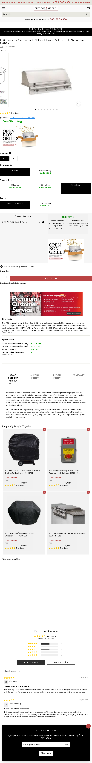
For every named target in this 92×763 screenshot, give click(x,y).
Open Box (58, 226)
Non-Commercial (15, 203)
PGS (1, 46)
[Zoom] (78, 103)
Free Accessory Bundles (78, 226)
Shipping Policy (35, 376)
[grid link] (24, 447)
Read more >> (8, 332)
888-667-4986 (58, 19)
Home (2, 50)
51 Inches (75, 185)
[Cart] (88, 8)
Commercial (45, 204)
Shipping (3, 283)
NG (4, 158)
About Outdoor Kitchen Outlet (13, 379)
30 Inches (15, 186)
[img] (9, 678)
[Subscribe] (66, 744)
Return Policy (57, 376)
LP (13, 158)
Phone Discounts (58, 221)
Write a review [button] (31, 662)
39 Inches (45, 186)
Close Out (58, 228)
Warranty (78, 375)
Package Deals (58, 223)
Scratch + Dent (78, 221)
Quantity (4, 271)
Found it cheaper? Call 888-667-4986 (22, 118)
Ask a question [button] (61, 662)
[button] (5, 113)
